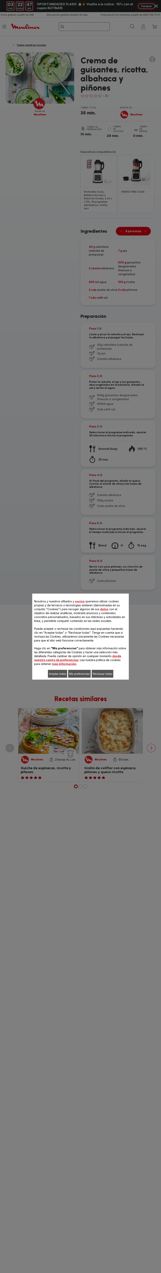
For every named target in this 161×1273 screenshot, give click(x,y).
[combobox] (63, 629)
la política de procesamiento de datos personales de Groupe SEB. (79, 706)
